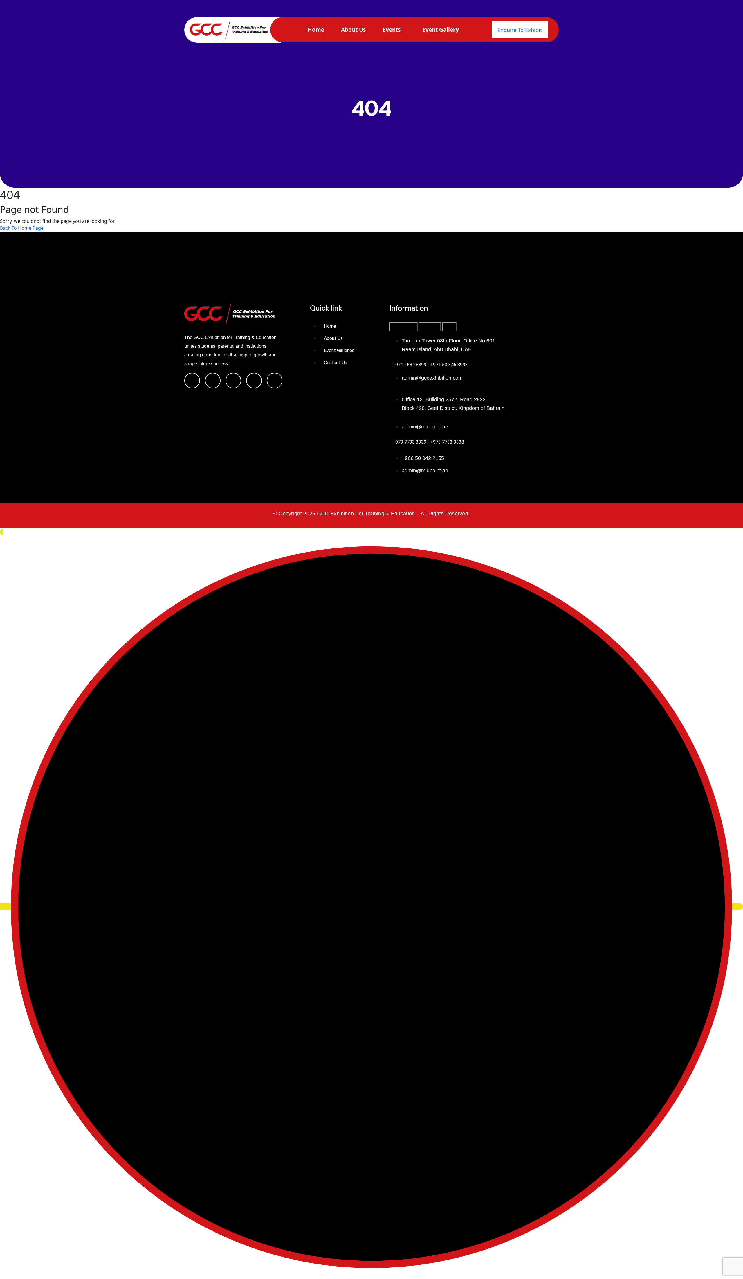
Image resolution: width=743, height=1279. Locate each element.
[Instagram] (213, 380)
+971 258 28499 (409, 364)
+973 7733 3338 (447, 442)
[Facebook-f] (192, 380)
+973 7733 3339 (409, 442)
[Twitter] (233, 380)
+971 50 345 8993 (449, 364)
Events (392, 29)
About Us (353, 29)
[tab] (403, 326)
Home (316, 29)
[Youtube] (274, 380)
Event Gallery (440, 29)
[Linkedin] (254, 380)
